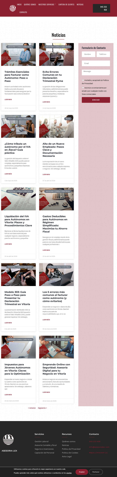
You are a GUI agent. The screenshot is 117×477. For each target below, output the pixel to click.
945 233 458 (94, 441)
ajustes (69, 473)
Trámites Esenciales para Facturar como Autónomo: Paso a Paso (17, 76)
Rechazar (95, 472)
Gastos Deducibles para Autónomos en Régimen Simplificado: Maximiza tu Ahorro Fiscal (55, 224)
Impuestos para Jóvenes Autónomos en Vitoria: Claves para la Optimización (17, 369)
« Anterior (32, 408)
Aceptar (82, 472)
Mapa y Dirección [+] (98, 453)
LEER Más (8, 99)
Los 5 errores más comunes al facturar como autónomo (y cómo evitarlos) (55, 297)
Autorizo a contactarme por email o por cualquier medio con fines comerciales (94, 91)
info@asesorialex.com (99, 447)
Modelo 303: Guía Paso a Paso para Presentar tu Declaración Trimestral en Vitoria (17, 298)
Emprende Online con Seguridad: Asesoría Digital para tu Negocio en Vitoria (56, 369)
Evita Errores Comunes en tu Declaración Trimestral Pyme (53, 76)
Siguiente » (42, 408)
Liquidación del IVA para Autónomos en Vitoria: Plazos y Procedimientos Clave (18, 221)
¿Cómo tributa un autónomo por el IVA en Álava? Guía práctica (18, 148)
